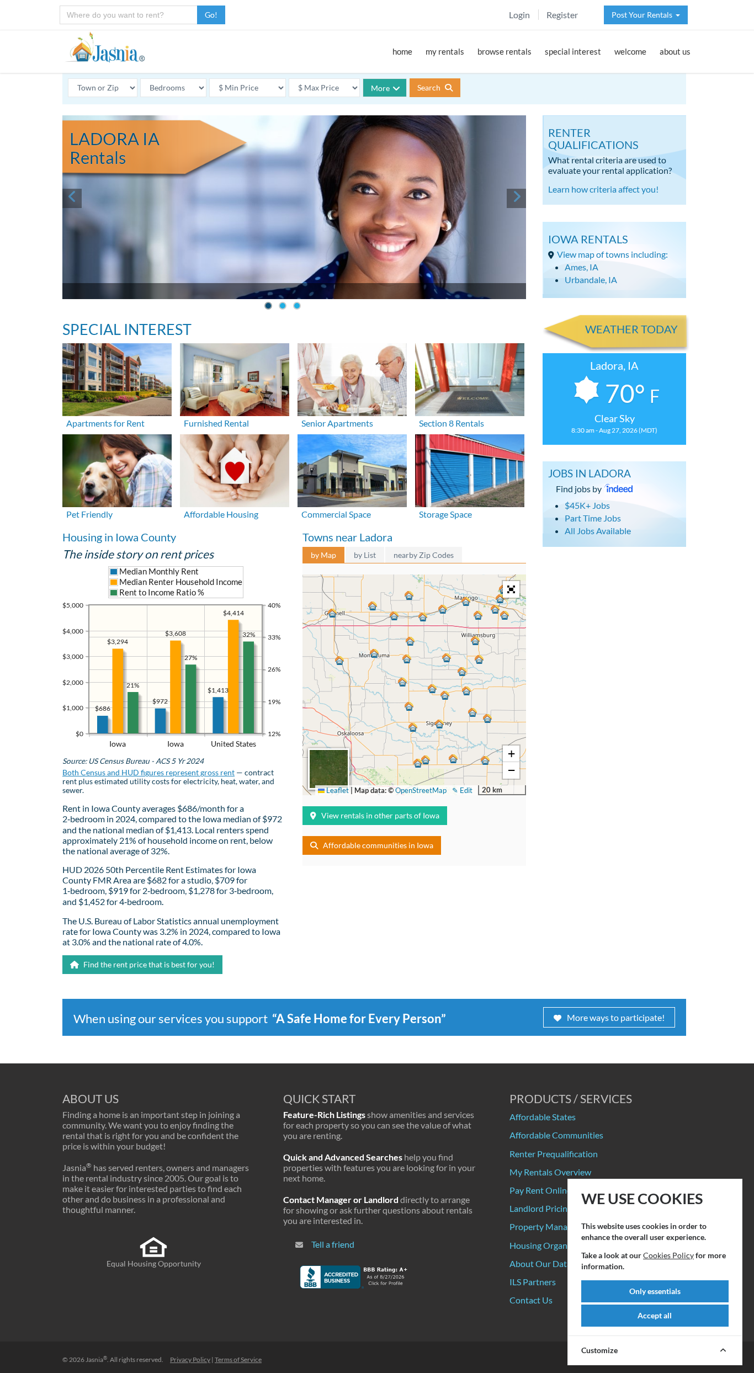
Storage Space (445, 514)
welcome (630, 51)
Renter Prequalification (553, 1153)
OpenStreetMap (421, 790)
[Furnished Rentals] (234, 378)
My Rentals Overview (550, 1172)
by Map (323, 555)
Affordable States (542, 1116)
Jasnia (96, 1359)
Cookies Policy (668, 1255)
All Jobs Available (598, 530)
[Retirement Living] (352, 378)
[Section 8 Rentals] (469, 378)
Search (429, 87)
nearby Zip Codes (424, 555)
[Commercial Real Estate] (352, 469)
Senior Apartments (337, 423)
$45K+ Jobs (587, 505)
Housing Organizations (553, 1245)
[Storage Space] (469, 469)
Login (519, 14)
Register (562, 14)
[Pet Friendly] (117, 469)
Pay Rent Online (540, 1190)
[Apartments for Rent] (117, 378)
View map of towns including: (612, 254)
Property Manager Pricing (558, 1226)
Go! (211, 14)
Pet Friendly (89, 514)
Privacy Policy (190, 1359)
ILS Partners (532, 1281)
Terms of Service (238, 1359)
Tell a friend (332, 1244)
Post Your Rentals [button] (644, 14)
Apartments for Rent (105, 423)
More (380, 88)
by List (365, 555)
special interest (573, 51)
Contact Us (531, 1300)
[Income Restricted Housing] (234, 469)
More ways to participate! (616, 1017)
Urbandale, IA (591, 279)
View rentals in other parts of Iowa (380, 815)
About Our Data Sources (556, 1263)
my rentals (445, 51)
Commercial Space (336, 514)
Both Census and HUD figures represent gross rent (148, 772)
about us (675, 51)
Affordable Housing (221, 514)
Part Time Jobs (593, 518)
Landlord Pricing (540, 1208)
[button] (332, 613)
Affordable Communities (556, 1135)
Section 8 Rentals (451, 423)
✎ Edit (462, 790)
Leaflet (337, 790)
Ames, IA (581, 267)
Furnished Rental (216, 423)
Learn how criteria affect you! (603, 189)
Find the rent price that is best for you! (148, 964)
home (402, 51)
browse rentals (504, 51)
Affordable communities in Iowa (378, 845)
